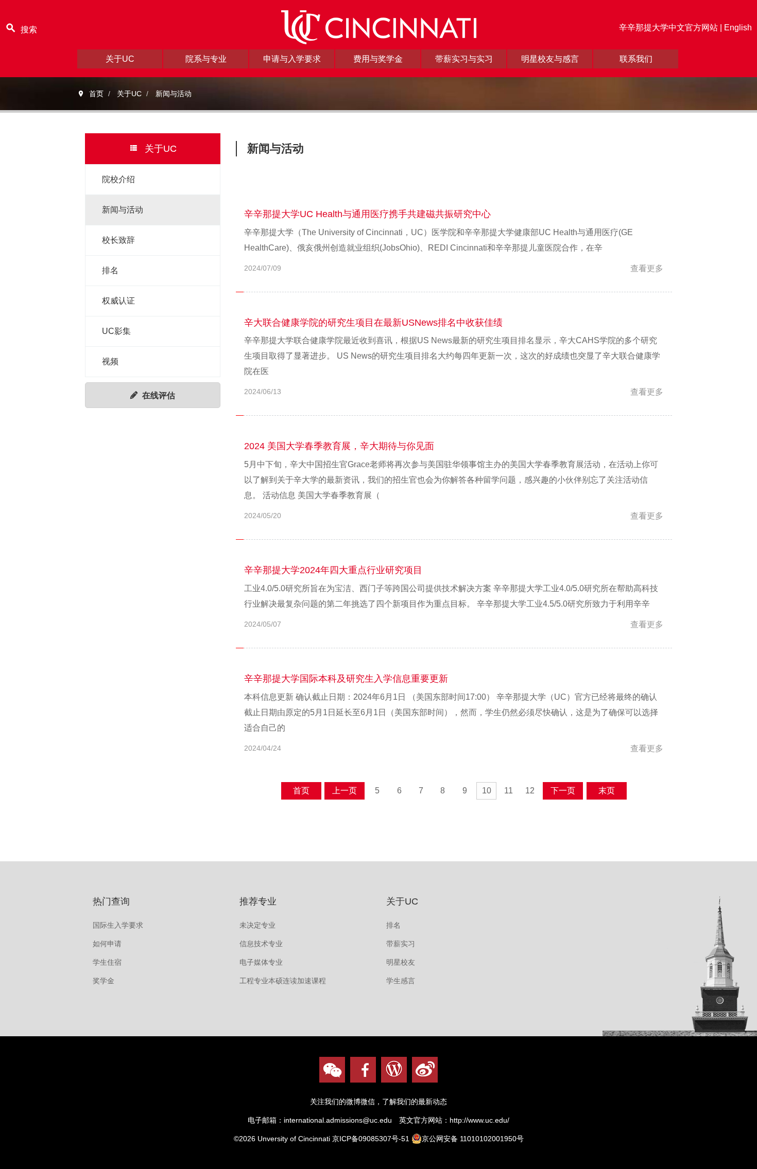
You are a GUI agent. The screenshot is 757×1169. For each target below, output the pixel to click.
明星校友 (400, 962)
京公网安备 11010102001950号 (473, 1139)
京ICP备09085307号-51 (370, 1139)
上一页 (344, 790)
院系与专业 (206, 59)
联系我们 (636, 59)
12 (530, 790)
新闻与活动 (122, 209)
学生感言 (400, 981)
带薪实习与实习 (464, 59)
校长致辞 (118, 240)
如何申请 (107, 944)
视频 (110, 361)
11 (508, 790)
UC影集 (116, 331)
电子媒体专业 (261, 962)
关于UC (120, 59)
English (738, 27)
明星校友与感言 (550, 59)
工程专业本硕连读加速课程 (282, 981)
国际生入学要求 (118, 925)
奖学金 (103, 981)
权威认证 (118, 300)
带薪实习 (400, 944)
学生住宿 (107, 962)
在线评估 (158, 395)
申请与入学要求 (292, 59)
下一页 (562, 790)
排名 (110, 270)
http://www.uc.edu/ (479, 1120)
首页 (301, 790)
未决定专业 (257, 925)
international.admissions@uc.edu (338, 1120)
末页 (606, 790)
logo (378, 27)
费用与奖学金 (378, 59)
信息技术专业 (261, 944)
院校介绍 (118, 179)
